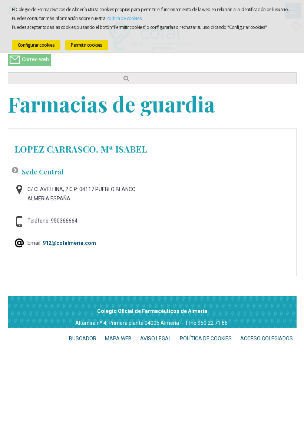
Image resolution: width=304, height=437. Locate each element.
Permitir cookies (86, 45)
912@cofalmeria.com (69, 243)
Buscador (82, 338)
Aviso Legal (155, 338)
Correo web (35, 59)
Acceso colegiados (266, 338)
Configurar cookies (36, 45)
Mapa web (118, 338)
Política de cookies (124, 18)
